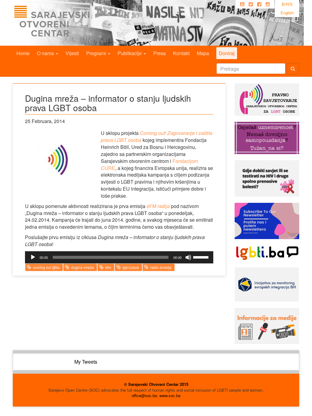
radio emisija (161, 267)
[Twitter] (250, 4)
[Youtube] (242, 4)
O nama (46, 53)
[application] (119, 257)
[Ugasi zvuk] (188, 257)
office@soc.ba (144, 395)
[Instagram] (267, 4)
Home (23, 53)
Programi (96, 53)
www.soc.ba (169, 395)
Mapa (203, 53)
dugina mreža (82, 267)
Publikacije (130, 53)
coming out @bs (46, 267)
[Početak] (33, 257)
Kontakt (181, 53)
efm (108, 267)
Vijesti (72, 53)
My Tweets (85, 361)
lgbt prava (130, 267)
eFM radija (158, 206)
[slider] (201, 256)
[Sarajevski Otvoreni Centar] (64, 23)
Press (159, 53)
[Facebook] (259, 4)
